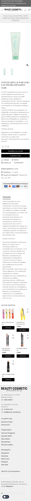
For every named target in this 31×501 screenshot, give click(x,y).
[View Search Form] (22, 10)
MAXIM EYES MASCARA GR (21, 323)
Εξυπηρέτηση (5, 442)
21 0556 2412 (8, 409)
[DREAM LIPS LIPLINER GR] (8, 340)
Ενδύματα (4, 462)
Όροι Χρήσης (5, 439)
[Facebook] (2, 476)
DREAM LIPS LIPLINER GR (6, 349)
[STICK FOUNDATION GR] (8, 366)
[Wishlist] (13, 309)
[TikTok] (8, 476)
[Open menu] (2, 10)
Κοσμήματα (5, 453)
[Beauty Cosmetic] (13, 10)
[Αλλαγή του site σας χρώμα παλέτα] (5, 497)
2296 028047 (8, 400)
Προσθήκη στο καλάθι (15, 151)
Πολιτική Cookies (7, 445)
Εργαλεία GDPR (6, 436)
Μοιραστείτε (19, 162)
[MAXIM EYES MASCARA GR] (23, 314)
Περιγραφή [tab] (7, 197)
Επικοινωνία (5, 425)
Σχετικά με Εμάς (6, 422)
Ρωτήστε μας (7, 162)
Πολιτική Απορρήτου (8, 433)
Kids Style (4, 464)
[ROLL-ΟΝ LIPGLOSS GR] (8, 314)
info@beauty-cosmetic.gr (12, 412)
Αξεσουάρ (4, 456)
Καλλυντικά (5, 459)
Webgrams (9, 486)
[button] (27, 47)
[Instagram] (5, 476)
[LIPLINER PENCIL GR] (23, 340)
